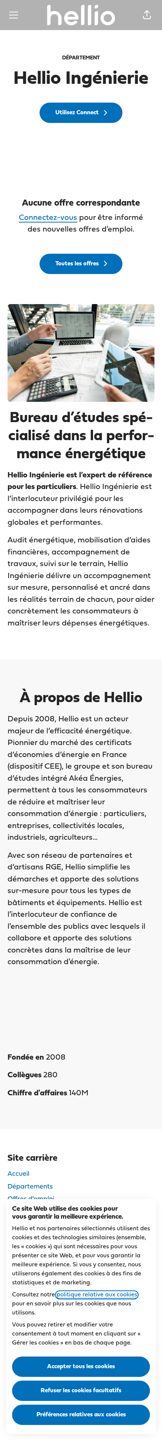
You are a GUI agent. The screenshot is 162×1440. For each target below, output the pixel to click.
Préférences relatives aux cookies (81, 1415)
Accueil (18, 1174)
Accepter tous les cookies (81, 1367)
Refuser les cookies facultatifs (81, 1391)
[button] (146, 15)
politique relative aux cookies (97, 1295)
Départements (30, 1186)
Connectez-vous (48, 218)
